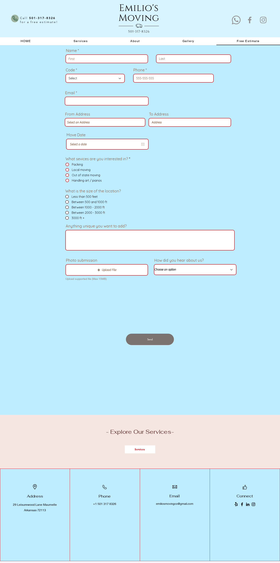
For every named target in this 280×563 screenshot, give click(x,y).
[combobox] (105, 122)
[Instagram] (263, 20)
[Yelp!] (236, 504)
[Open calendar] (142, 144)
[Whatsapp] (236, 20)
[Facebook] (249, 20)
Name (71, 51)
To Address (159, 114)
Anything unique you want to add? (96, 226)
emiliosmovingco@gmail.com (174, 503)
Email (70, 93)
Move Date (76, 135)
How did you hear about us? (179, 260)
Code (70, 70)
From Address (77, 114)
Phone (139, 70)
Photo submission (81, 260)
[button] (107, 270)
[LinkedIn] (247, 504)
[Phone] (15, 18)
